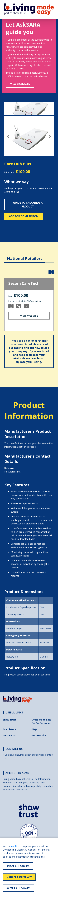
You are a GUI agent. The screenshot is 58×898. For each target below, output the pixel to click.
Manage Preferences (19, 877)
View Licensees (20, 84)
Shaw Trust (9, 719)
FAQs (34, 729)
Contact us (9, 735)
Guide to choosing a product (28, 204)
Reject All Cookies (17, 866)
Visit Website (29, 315)
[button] (8, 136)
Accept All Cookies (18, 888)
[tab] (24, 256)
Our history (9, 729)
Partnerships (38, 735)
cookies (15, 846)
